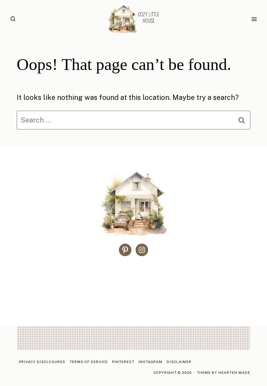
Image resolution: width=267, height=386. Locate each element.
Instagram (150, 362)
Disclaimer (179, 362)
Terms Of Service (89, 362)
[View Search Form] (13, 19)
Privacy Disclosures (42, 362)
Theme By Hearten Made (223, 372)
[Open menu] (254, 19)
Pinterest (123, 362)
